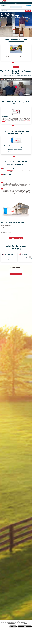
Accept (25, 626)
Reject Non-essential (12, 626)
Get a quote (16, 274)
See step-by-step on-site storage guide (16, 238)
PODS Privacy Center (11, 623)
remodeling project (9, 170)
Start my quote (28, 10)
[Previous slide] (1, 62)
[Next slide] (30, 62)
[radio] (6, 7)
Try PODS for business (28, 5)
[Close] (31, 621)
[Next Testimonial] (30, 257)
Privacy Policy (25, 623)
